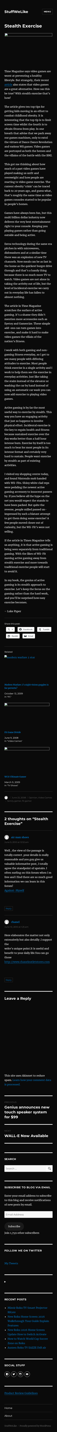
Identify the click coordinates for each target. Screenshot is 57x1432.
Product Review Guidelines (21, 1393)
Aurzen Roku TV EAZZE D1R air (27, 1347)
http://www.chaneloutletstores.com (27, 961)
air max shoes (20, 837)
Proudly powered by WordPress (35, 1426)
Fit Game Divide (12, 732)
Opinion (33, 797)
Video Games (45, 797)
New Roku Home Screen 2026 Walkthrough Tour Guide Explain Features (28, 1321)
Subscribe (14, 1226)
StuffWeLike (16, 11)
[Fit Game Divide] (27, 716)
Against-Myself (14, 890)
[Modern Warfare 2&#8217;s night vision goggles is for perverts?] (27, 668)
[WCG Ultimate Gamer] (27, 760)
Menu (47, 11)
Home (8, 1408)
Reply (9, 908)
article (8, 84)
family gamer (14, 801)
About (8, 1415)
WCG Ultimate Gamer (15, 776)
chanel (15, 922)
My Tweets (11, 1263)
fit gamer (27, 801)
